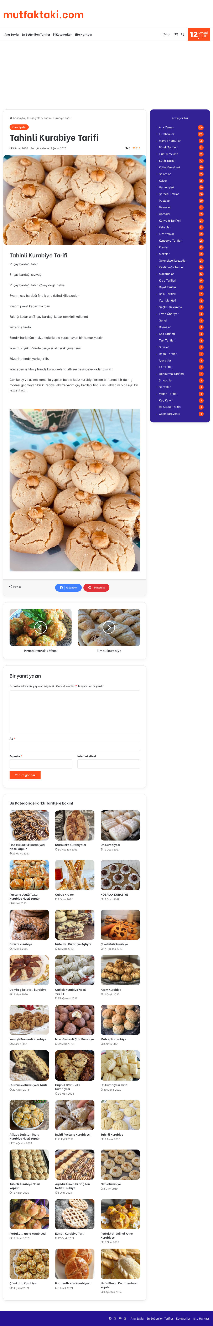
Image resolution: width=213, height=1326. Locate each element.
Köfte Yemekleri (169, 167)
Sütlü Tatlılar (167, 160)
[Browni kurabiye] (29, 925)
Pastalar (164, 200)
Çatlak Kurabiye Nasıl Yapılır (70, 991)
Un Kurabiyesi (110, 844)
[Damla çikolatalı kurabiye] (29, 970)
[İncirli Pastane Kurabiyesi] (74, 1115)
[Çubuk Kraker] (74, 875)
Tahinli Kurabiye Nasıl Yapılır (25, 1186)
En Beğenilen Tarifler (36, 34)
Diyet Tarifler (167, 287)
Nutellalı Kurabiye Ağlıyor (73, 944)
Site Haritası (83, 34)
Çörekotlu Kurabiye (23, 1283)
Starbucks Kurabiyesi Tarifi (28, 1085)
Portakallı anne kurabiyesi (28, 1233)
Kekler (163, 180)
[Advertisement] (106, 74)
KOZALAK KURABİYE (114, 894)
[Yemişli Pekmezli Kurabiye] (29, 1020)
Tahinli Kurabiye (112, 1134)
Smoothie (165, 380)
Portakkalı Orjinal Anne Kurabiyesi (117, 1235)
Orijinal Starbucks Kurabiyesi (67, 1087)
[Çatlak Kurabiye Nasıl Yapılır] (74, 970)
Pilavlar (164, 247)
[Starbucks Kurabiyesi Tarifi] (29, 1065)
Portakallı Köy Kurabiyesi (72, 1283)
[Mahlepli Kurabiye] (120, 1020)
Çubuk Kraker (64, 894)
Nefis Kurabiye (111, 1184)
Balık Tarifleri (167, 293)
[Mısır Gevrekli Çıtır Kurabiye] (74, 1020)
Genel (163, 320)
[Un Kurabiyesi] (120, 825)
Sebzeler (165, 387)
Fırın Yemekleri (168, 154)
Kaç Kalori (165, 400)
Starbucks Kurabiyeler (70, 844)
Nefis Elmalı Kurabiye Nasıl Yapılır (120, 1285)
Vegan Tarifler (168, 393)
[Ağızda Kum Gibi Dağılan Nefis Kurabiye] (74, 1165)
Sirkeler (164, 347)
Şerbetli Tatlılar (169, 194)
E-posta (16, 756)
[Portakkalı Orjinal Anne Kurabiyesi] (120, 1214)
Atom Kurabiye (111, 989)
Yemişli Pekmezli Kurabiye (28, 1039)
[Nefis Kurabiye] (120, 1165)
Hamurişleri (166, 187)
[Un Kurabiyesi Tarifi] (120, 1065)
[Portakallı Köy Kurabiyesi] (74, 1264)
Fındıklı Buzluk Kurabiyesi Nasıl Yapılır (27, 846)
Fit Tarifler (165, 367)
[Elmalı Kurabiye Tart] (74, 1214)
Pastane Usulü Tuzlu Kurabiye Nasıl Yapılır (25, 896)
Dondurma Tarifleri (171, 373)
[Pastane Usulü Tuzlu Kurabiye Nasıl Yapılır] (29, 875)
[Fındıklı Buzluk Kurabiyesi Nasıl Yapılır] (29, 825)
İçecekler (165, 360)
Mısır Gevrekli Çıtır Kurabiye (74, 1039)
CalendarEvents (169, 413)
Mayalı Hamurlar (170, 140)
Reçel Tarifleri (168, 353)
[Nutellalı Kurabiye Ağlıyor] (74, 925)
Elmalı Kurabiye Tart (69, 1233)
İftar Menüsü (167, 300)
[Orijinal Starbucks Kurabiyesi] (74, 1065)
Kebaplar (165, 227)
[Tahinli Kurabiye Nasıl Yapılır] (29, 1165)
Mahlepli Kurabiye (113, 1039)
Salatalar (165, 174)
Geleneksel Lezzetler (173, 260)
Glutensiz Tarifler (170, 407)
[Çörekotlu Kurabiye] (29, 1264)
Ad (12, 738)
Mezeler (164, 254)
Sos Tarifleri (167, 333)
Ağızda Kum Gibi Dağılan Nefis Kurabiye (72, 1186)
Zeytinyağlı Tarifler (171, 267)
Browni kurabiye (21, 944)
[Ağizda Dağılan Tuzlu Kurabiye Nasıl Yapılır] (29, 1115)
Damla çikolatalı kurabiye (28, 989)
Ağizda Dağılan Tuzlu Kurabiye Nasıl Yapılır (25, 1136)
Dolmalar (165, 327)
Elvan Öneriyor (168, 313)
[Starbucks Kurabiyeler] (74, 825)
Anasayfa (18, 118)
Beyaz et (165, 207)
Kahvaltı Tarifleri (170, 220)
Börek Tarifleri (168, 147)
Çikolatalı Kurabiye (114, 944)
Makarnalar (166, 274)
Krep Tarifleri (167, 280)
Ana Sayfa (12, 34)
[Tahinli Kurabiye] (120, 1115)
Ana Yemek (166, 127)
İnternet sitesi (86, 756)
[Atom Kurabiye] (120, 970)
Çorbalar (164, 214)
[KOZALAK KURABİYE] (120, 875)
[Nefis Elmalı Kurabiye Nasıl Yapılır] (120, 1264)
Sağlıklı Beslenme (170, 307)
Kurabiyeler (34, 118)
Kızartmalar (166, 234)
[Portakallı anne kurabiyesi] (29, 1214)
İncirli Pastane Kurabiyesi (72, 1134)
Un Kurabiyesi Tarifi (114, 1085)
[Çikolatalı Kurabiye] (120, 925)
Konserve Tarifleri (170, 240)
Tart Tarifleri (167, 340)
